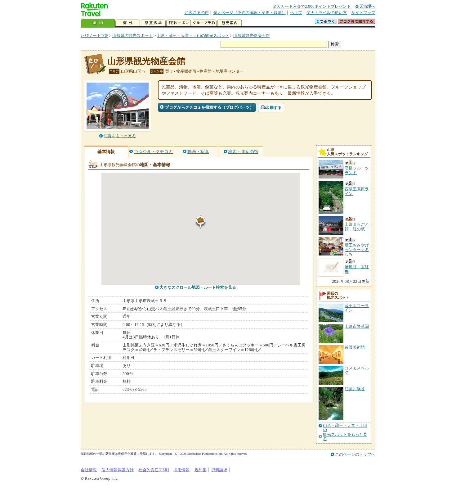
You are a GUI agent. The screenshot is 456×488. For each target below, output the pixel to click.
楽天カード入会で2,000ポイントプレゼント (312, 6)
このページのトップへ (355, 454)
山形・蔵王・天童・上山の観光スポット (193, 35)
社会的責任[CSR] (153, 470)
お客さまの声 (197, 12)
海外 (127, 23)
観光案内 (229, 23)
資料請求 (219, 470)
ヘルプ (296, 12)
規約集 (200, 470)
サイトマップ (363, 12)
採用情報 (181, 470)
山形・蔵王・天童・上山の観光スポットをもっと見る (345, 432)
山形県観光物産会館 (251, 35)
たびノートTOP (94, 35)
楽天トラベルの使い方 (326, 12)
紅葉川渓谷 (355, 388)
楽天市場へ (365, 6)
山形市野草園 (357, 326)
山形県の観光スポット (132, 35)
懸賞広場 (153, 23)
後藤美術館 (355, 347)
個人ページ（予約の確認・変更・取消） (249, 12)
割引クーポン (178, 23)
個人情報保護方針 (117, 470)
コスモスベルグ (357, 370)
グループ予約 (204, 23)
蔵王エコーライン (357, 307)
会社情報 (89, 470)
